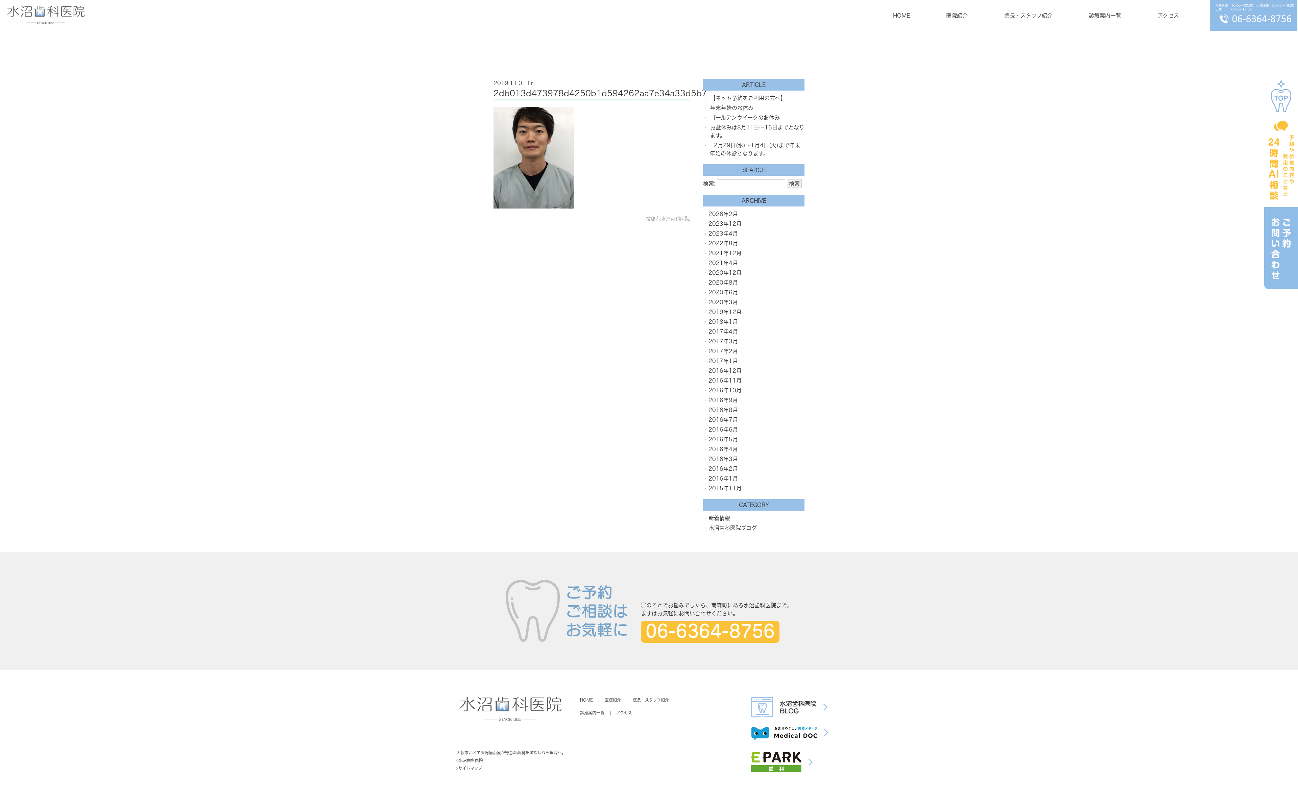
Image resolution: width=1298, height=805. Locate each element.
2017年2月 (723, 351)
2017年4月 (723, 331)
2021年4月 (723, 263)
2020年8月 (723, 282)
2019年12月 (725, 312)
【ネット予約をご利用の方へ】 (748, 98)
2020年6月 (723, 292)
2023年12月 (725, 223)
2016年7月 (723, 419)
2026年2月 (723, 214)
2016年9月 (723, 400)
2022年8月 (723, 243)
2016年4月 (723, 449)
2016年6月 (723, 429)
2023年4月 (723, 233)
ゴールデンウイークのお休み (745, 117)
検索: (709, 183)
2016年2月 (723, 468)
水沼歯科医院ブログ (732, 528)
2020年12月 (725, 272)
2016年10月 (725, 390)
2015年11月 (725, 488)
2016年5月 (723, 439)
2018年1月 (723, 321)
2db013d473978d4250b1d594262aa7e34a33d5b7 (600, 93)
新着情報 (719, 518)
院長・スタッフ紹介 (1028, 15)
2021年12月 (725, 253)
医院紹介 (957, 15)
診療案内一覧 (1105, 15)
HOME (901, 15)
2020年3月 (723, 302)
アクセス (1168, 15)
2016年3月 (723, 459)
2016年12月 (725, 370)
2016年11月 (725, 380)
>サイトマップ (469, 768)
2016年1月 (723, 478)
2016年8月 (723, 410)
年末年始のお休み (731, 108)
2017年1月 (723, 361)
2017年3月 (723, 341)
